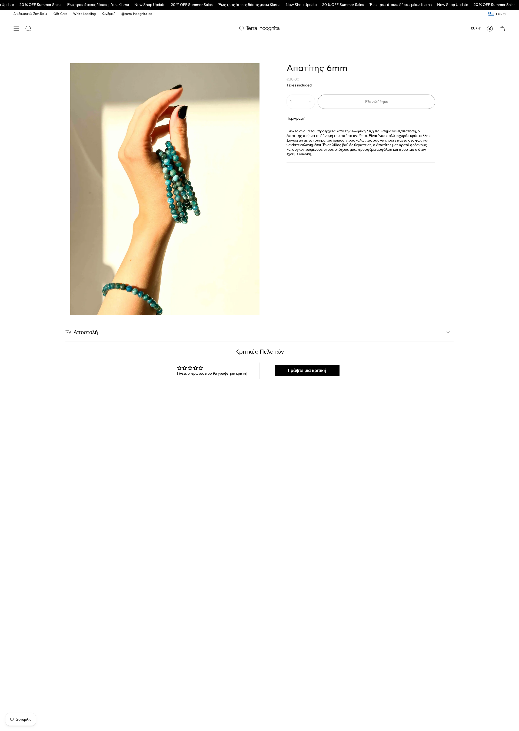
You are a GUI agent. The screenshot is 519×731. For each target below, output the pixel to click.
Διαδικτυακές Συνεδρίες (31, 14)
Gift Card (60, 14)
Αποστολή (86, 332)
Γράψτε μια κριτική (307, 370)
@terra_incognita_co (136, 14)
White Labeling (84, 14)
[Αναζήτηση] (28, 28)
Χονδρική (108, 14)
